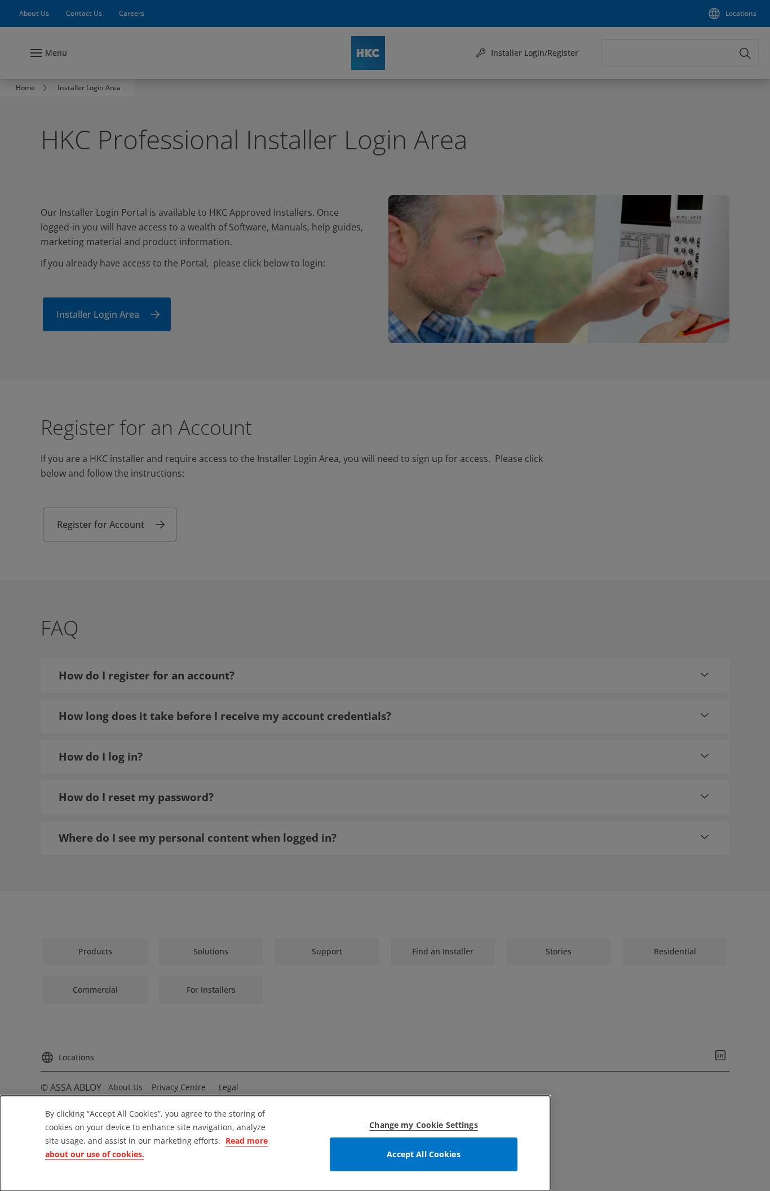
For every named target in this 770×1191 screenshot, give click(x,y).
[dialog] (275, 1143)
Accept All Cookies (424, 1154)
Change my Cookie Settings (423, 1124)
